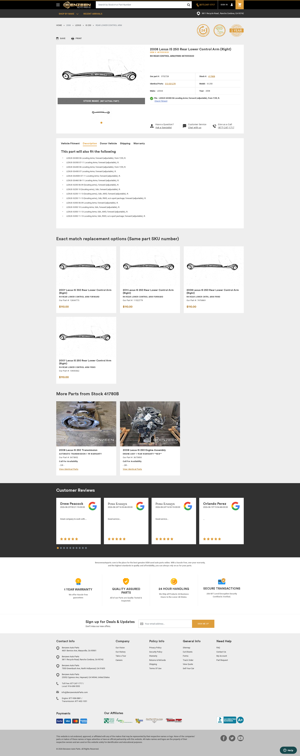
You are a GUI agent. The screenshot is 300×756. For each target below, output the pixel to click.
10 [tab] (86, 548)
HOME (59, 25)
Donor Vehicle (108, 143)
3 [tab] (64, 548)
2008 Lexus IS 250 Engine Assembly (144, 450)
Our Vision (120, 647)
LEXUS (78, 25)
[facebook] (223, 740)
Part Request (222, 660)
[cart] (239, 4)
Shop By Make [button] (67, 14)
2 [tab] (60, 548)
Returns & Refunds (157, 660)
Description (90, 143)
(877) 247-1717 (226, 127)
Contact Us (221, 652)
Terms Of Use (155, 668)
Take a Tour (121, 656)
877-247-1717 (76, 683)
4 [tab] (67, 548)
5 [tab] (70, 548)
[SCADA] (139, 721)
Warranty (139, 143)
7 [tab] (76, 548)
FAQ (218, 647)
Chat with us (194, 127)
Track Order (188, 660)
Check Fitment (161, 101)
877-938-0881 (75, 698)
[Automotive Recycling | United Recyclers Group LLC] (125, 720)
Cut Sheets (187, 652)
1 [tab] (101, 122)
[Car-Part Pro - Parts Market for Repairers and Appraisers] (154, 720)
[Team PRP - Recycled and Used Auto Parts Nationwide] (174, 720)
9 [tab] (82, 548)
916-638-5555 (74, 686)
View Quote (188, 664)
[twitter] (232, 740)
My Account (221, 656)
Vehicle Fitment (70, 143)
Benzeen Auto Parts (77, 4)
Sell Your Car (188, 668)
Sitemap (186, 647)
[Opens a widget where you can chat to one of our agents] (288, 750)
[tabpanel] (101, 112)
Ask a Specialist (163, 127)
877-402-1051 (81, 701)
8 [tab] (79, 548)
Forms (185, 656)
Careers (119, 660)
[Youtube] (240, 740)
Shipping (125, 143)
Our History (120, 652)
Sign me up (203, 624)
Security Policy (155, 652)
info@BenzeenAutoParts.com (75, 692)
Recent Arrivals (92, 14)
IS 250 (88, 25)
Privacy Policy (155, 647)
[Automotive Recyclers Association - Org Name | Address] (109, 720)
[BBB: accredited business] (230, 720)
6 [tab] (73, 548)
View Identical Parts (68, 469)
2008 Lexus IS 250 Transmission (78, 450)
